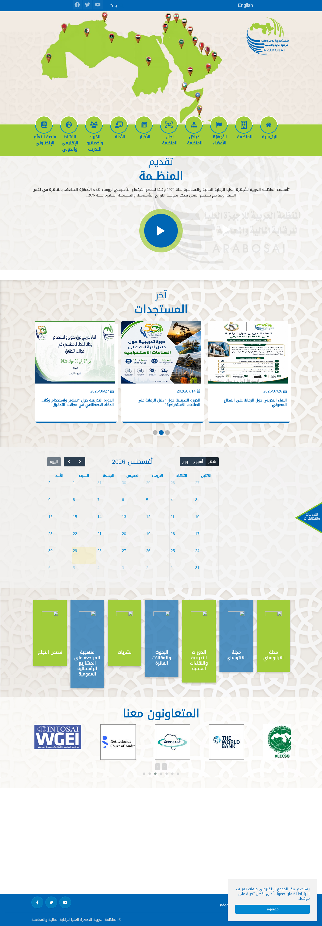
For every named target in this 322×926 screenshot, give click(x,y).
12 (148, 517)
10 (197, 517)
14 (99, 517)
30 (124, 483)
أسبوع (198, 461)
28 (173, 483)
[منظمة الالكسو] (279, 743)
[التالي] (69, 462)
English (245, 5)
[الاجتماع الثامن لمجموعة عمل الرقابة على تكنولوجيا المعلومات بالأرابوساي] (75, 354)
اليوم (54, 461)
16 (50, 517)
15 (75, 517)
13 (124, 517)
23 (50, 534)
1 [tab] (155, 433)
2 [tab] (161, 433)
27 (197, 483)
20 (124, 534)
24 (197, 551)
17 (197, 534)
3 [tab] (167, 433)
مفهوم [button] (273, 909)
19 (148, 534)
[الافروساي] (170, 742)
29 (148, 483)
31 (99, 483)
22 (75, 534)
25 (173, 551)
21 (99, 534)
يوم (185, 461)
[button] (144, 773)
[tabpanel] (247, 373)
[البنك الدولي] (224, 742)
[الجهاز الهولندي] (115, 742)
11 (172, 517)
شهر (212, 461)
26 (148, 551)
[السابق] (79, 462)
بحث (113, 5)
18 (173, 534)
